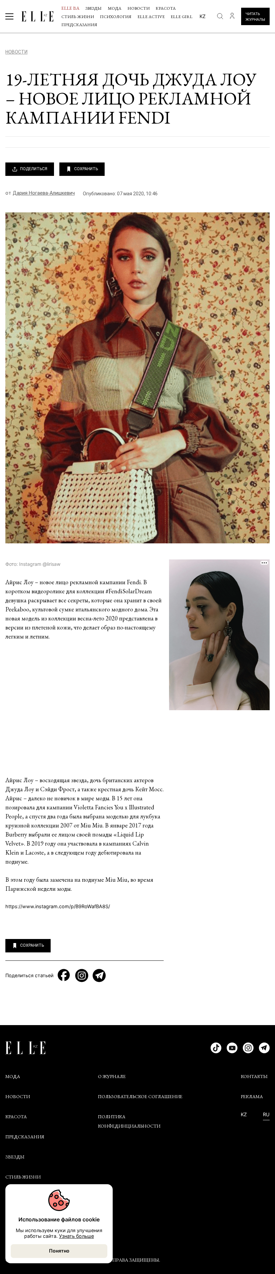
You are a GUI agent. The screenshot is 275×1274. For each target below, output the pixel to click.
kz (203, 16)
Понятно (59, 1251)
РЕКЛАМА (252, 1096)
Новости (138, 8)
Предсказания (79, 24)
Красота (166, 8)
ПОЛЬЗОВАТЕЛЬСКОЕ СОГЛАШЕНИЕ (140, 1096)
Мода (114, 8)
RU (266, 1114)
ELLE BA (70, 8)
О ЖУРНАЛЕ (112, 1076)
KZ (244, 1114)
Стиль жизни (77, 16)
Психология (115, 16)
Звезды (94, 8)
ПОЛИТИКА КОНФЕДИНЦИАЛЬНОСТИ (129, 1121)
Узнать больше (76, 1236)
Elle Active (151, 16)
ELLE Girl (181, 16)
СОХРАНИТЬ (86, 168)
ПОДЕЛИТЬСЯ (33, 168)
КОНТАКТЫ (254, 1076)
